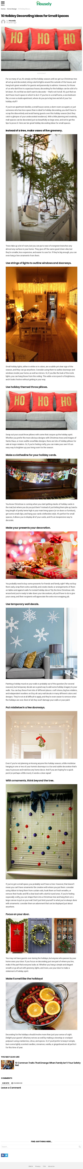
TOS (44, 1166)
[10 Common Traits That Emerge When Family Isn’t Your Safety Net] (7, 1064)
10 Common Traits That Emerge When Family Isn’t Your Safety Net (48, 1064)
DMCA (31, 1166)
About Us (51, 1166)
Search (80, 1147)
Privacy (37, 1166)
